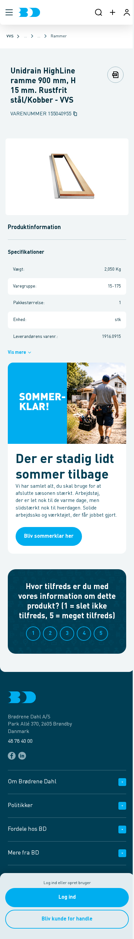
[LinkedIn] (22, 756)
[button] (9, 12)
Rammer (59, 36)
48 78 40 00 (20, 741)
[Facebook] (12, 756)
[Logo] (29, 12)
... (25, 36)
